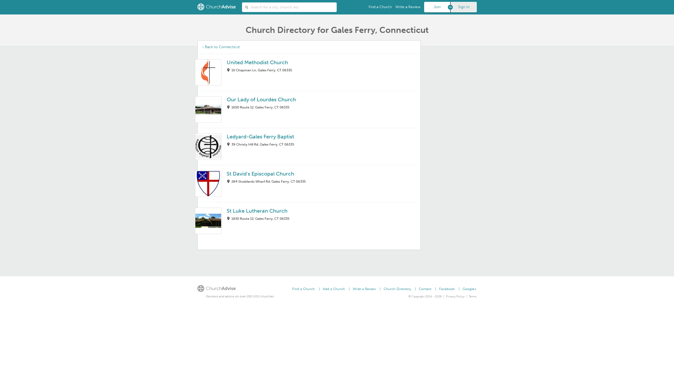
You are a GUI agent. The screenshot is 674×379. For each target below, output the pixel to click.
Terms (473, 296)
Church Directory (397, 289)
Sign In (463, 7)
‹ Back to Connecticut (221, 47)
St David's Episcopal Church (260, 174)
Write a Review (407, 7)
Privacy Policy (455, 296)
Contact (425, 289)
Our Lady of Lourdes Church (261, 99)
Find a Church (380, 7)
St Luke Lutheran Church (257, 211)
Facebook (447, 289)
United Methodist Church (257, 62)
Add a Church (334, 289)
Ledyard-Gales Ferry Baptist (260, 136)
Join (437, 7)
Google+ (470, 289)
